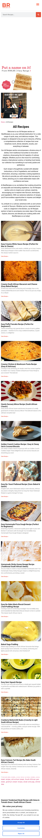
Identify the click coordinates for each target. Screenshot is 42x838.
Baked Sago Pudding (9, 644)
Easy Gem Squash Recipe (11, 682)
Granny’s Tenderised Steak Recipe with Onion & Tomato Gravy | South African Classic (20, 801)
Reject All (21, 833)
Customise (21, 828)
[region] (21, 820)
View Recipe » (5, 256)
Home (3, 122)
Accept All (21, 822)
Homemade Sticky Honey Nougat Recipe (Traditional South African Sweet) (17, 565)
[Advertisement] (21, 41)
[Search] (38, 14)
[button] (37, 4)
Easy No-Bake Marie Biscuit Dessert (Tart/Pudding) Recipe (15, 605)
